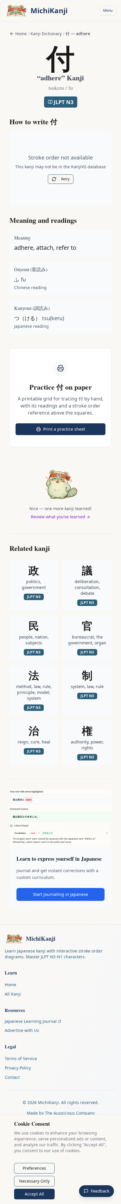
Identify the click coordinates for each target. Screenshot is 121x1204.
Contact (12, 1077)
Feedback (100, 1191)
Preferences (34, 1168)
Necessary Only (34, 1181)
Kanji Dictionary (46, 33)
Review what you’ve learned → (60, 516)
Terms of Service (21, 1058)
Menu (107, 10)
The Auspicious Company (70, 1113)
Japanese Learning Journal (31, 1021)
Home (21, 33)
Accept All (34, 1194)
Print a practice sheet (71, 430)
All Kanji (13, 994)
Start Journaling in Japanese (60, 894)
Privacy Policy (18, 1068)
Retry (65, 178)
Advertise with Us (22, 1030)
